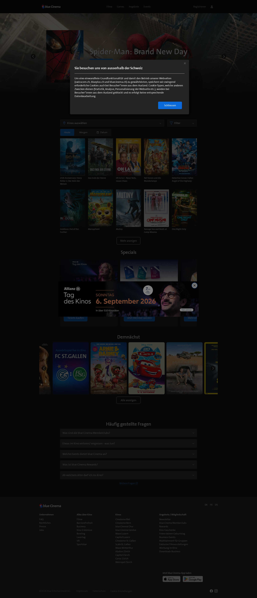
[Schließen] (185, 63)
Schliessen (170, 105)
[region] (129, 87)
